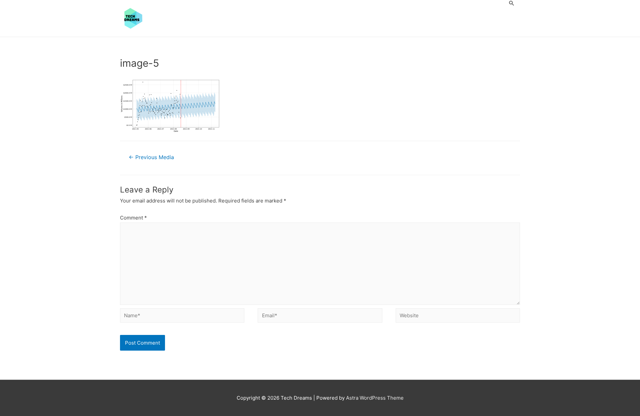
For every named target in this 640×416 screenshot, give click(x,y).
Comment (133, 218)
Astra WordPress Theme (375, 398)
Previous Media (151, 157)
